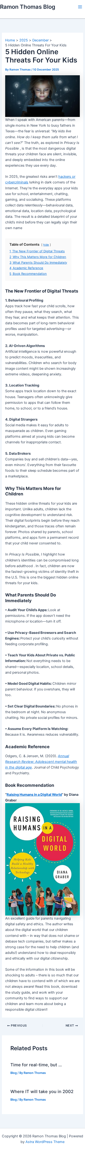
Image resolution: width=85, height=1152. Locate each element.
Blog (13, 1073)
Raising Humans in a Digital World (34, 794)
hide (46, 244)
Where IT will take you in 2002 (41, 1091)
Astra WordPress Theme (45, 1142)
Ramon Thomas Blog (27, 6)
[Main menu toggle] (80, 7)
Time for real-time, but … (36, 1064)
